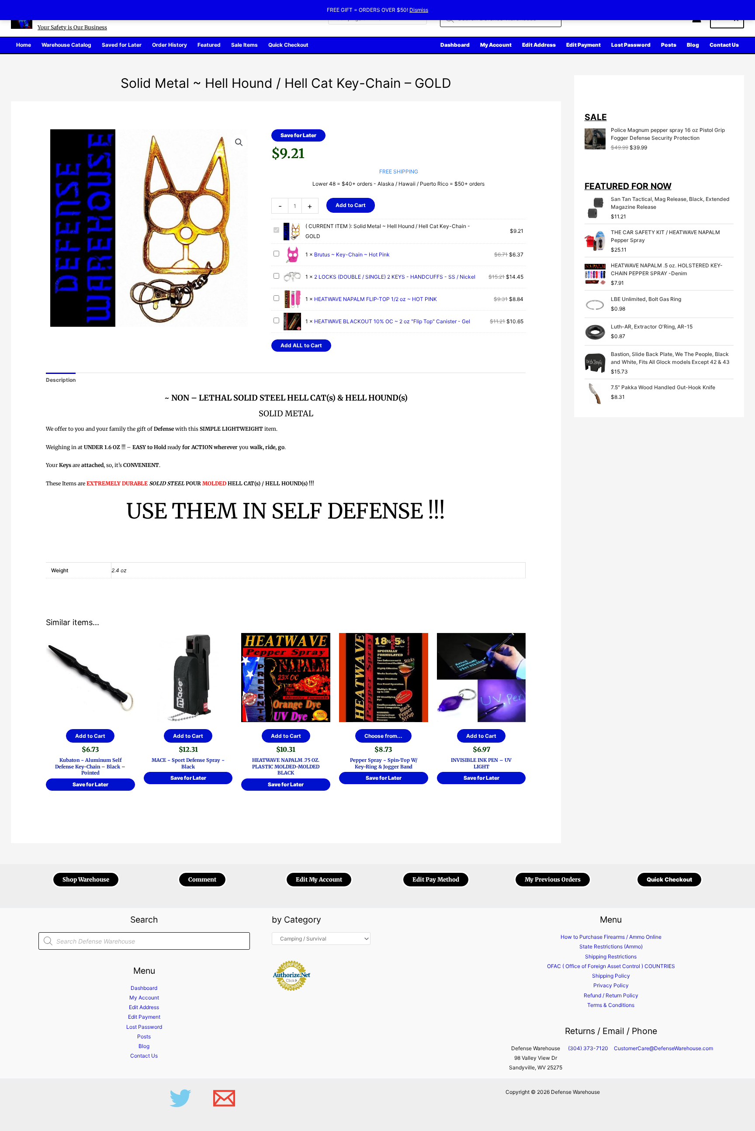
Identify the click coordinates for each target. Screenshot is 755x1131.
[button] (239, 142)
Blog (144, 1046)
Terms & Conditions (610, 1005)
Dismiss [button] (418, 10)
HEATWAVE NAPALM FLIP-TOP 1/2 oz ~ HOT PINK (375, 299)
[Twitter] (180, 1098)
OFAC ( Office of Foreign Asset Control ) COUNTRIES (611, 966)
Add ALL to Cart (301, 345)
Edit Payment (144, 1016)
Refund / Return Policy (611, 995)
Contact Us (144, 1055)
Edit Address (144, 1007)
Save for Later (298, 135)
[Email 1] (224, 1098)
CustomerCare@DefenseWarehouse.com (663, 1048)
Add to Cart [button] (90, 736)
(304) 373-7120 (588, 1048)
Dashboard (144, 988)
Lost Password (144, 1027)
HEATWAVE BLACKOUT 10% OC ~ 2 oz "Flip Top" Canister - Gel (392, 321)
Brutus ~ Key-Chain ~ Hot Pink (352, 254)
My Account (144, 997)
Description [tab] (61, 380)
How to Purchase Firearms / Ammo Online (611, 937)
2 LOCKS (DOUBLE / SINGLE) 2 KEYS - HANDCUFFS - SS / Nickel (394, 276)
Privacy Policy (611, 985)
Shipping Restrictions (611, 956)
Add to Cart (351, 205)
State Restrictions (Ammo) (611, 946)
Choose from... (383, 736)
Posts (144, 1036)
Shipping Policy (611, 975)
